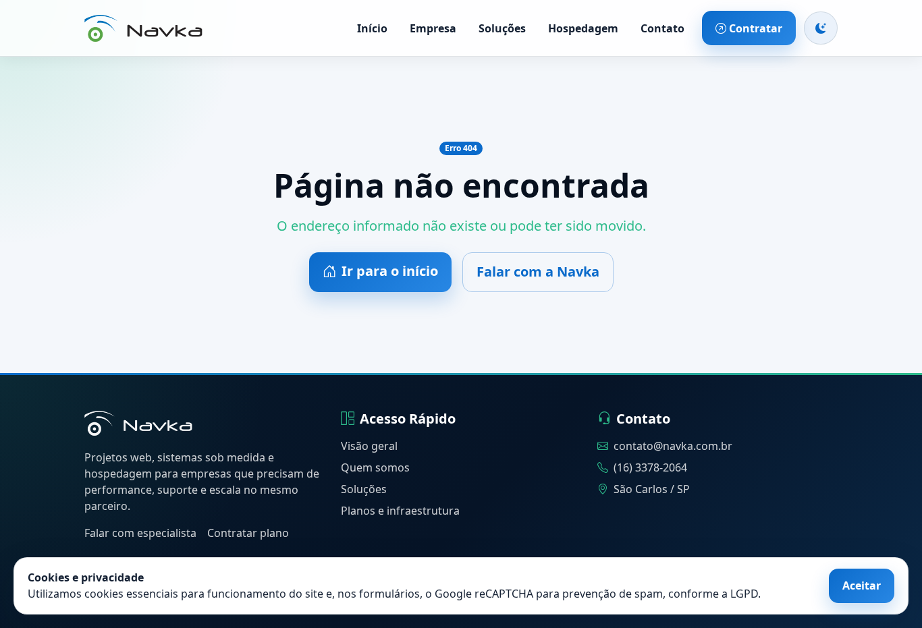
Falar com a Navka (538, 271)
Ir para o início (390, 271)
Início (372, 28)
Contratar (755, 28)
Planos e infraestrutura (400, 510)
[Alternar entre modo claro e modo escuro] (821, 27)
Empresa (433, 28)
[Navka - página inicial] (138, 423)
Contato (662, 28)
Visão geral (369, 445)
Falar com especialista (140, 532)
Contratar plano (248, 532)
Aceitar (861, 585)
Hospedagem (583, 28)
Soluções (502, 28)
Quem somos (375, 467)
